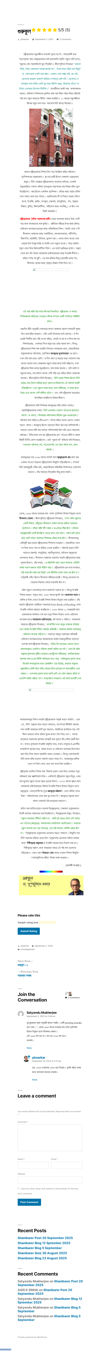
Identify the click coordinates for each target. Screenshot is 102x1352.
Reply (29, 1048)
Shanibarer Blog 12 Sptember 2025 (44, 1243)
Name (21, 1159)
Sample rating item (28, 922)
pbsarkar (25, 39)
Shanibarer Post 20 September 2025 (45, 1238)
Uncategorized (27, 949)
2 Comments (65, 39)
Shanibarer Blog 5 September (40, 1248)
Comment (23, 1122)
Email (54, 1159)
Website (21, 1174)
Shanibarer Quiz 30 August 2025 (42, 1253)
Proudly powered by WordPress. (32, 1337)
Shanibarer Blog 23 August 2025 (42, 1258)
